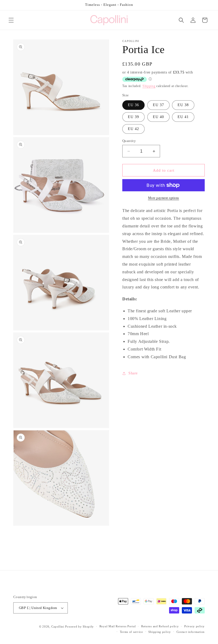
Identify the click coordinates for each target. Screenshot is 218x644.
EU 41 (183, 117)
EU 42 (133, 129)
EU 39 (133, 117)
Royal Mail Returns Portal (117, 626)
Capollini (57, 626)
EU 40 (158, 117)
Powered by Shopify (79, 626)
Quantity (129, 141)
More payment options (163, 198)
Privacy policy (194, 626)
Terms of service (131, 631)
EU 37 (158, 105)
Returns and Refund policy (160, 626)
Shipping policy (159, 631)
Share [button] (133, 373)
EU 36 (133, 105)
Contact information (191, 631)
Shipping (149, 86)
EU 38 (183, 105)
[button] (11, 20)
